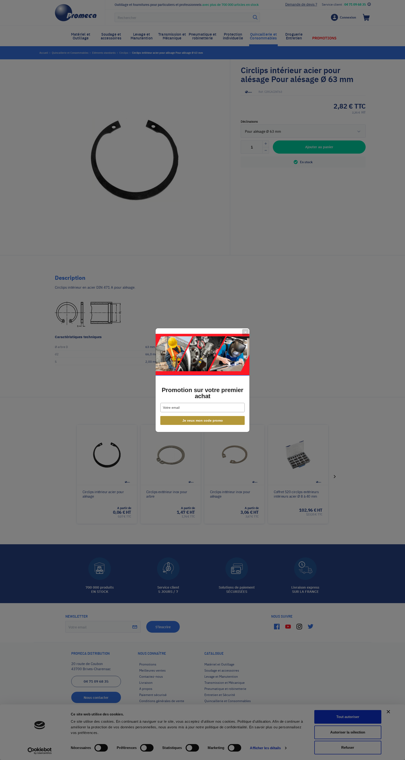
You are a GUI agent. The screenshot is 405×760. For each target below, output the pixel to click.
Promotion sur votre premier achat (202, 393)
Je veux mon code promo (202, 420)
